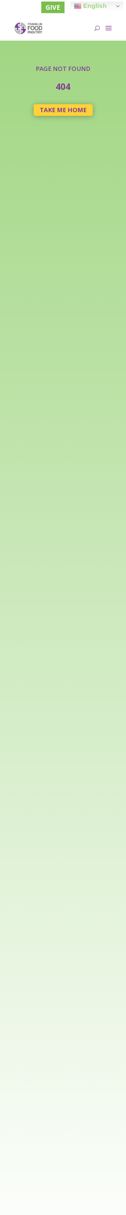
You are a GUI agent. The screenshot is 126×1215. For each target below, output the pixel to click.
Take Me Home (63, 110)
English (94, 5)
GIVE (53, 7)
